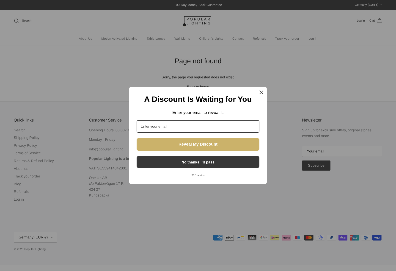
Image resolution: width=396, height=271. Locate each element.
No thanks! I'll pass (198, 162)
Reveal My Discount (198, 144)
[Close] (261, 92)
